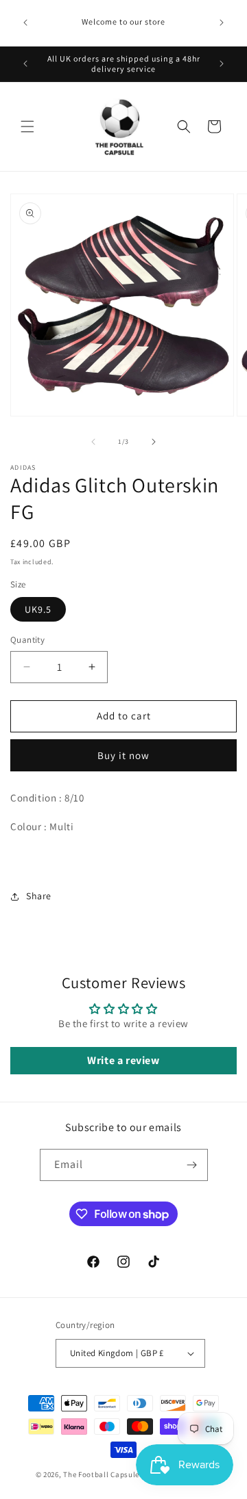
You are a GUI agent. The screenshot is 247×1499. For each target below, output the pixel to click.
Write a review (123, 1060)
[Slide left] (93, 442)
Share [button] (38, 896)
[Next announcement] (222, 23)
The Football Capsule (101, 1474)
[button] (27, 126)
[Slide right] (154, 442)
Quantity (27, 640)
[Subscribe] (192, 1165)
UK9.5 (38, 609)
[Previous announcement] (25, 23)
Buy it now (123, 755)
